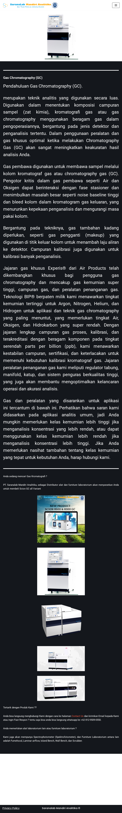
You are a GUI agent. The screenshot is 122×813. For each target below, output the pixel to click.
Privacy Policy (11, 808)
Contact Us (78, 716)
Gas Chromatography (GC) (22, 78)
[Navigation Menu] (116, 5)
